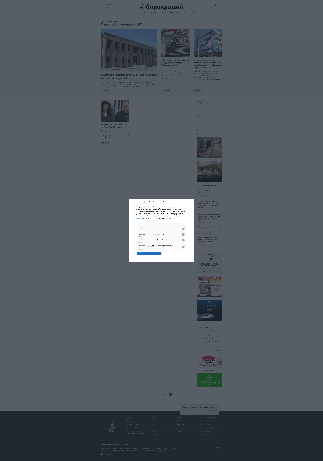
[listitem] (161, 225)
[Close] (190, 202)
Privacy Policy (171, 259)
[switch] (182, 229)
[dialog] (161, 230)
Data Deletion (152, 259)
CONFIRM (149, 253)
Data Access (161, 259)
